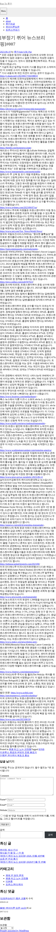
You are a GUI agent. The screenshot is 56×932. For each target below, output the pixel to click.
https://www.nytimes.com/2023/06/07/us (18, 207)
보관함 (3, 925)
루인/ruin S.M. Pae (23, 52)
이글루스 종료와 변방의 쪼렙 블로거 (18, 752)
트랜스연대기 (13, 30)
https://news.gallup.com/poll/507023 (16, 282)
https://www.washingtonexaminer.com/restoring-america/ (26, 450)
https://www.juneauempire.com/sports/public (20, 171)
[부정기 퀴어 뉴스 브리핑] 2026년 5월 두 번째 (23, 862)
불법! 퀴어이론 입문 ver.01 (13, 908)
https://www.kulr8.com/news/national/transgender (22, 423)
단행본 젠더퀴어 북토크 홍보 (14, 755)
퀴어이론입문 (13, 27)
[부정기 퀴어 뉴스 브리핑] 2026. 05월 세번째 (22, 856)
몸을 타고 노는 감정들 (20, 749)
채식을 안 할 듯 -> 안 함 (12, 853)
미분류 (9, 881)
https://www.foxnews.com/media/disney (18, 396)
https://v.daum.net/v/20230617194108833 (19, 76)
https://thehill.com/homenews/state (15, 148)
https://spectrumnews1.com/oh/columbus (18, 695)
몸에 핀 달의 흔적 (15, 875)
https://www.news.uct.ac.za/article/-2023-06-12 (21, 477)
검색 (2, 830)
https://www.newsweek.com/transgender (18, 597)
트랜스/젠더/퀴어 (14, 884)
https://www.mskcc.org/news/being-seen (18, 642)
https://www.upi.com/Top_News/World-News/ (21, 231)
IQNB (41, 749)
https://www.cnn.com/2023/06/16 (15, 719)
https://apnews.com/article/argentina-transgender (22, 525)
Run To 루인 (6, 3)
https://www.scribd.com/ (22, 692)
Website (3, 810)
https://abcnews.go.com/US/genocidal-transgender (22, 109)
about (8, 21)
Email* (3, 805)
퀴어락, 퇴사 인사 (9, 850)
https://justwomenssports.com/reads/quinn (19, 249)
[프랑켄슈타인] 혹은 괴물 (13, 898)
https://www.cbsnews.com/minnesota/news (19, 672)
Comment (4, 776)
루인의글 (10, 24)
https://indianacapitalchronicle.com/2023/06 (19, 564)
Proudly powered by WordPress (14, 930)
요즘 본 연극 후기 (9, 859)
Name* (3, 799)
